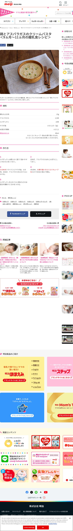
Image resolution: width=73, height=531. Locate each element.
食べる (4, 197)
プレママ (22, 21)
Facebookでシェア (18, 214)
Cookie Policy (52, 524)
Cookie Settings (29, 527)
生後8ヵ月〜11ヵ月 (41, 201)
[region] (36, 523)
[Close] (70, 518)
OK (43, 527)
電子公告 (42, 511)
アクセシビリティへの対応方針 (58, 511)
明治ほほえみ (4, 133)
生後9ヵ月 (14, 201)
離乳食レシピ (12, 197)
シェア (3, 45)
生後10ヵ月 (22, 201)
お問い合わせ (6, 511)
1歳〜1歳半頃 (7, 204)
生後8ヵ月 (6, 201)
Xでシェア (41, 214)
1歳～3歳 (52, 21)
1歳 (50, 201)
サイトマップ (16, 511)
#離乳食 (36, 204)
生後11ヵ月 (30, 201)
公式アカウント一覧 (34, 497)
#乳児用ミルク (27, 204)
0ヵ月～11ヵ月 (37, 21)
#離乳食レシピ (17, 204)
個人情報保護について (29, 511)
